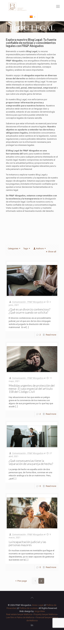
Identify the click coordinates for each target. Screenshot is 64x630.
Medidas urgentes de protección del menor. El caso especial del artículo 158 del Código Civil (32, 388)
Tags (25, 248)
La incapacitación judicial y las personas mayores (27, 543)
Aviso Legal (37, 605)
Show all (52, 251)
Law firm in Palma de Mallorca (20, 617)
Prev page (22, 581)
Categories (13, 248)
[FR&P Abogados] (32, 6)
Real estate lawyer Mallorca (19, 614)
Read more (51, 335)
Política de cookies (29, 608)
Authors (40, 248)
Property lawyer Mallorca (45, 614)
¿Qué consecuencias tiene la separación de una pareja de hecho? (31, 462)
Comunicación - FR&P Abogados (27, 302)
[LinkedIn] (32, 625)
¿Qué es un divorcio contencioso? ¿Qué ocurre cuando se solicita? (29, 311)
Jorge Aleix (39, 611)
